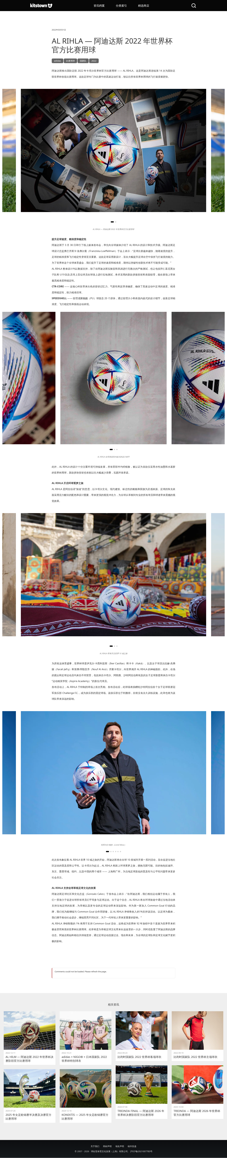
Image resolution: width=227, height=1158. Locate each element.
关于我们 (95, 1146)
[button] (112, 222)
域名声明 (119, 1146)
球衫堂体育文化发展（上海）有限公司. (109, 1151)
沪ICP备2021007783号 (141, 1151)
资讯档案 (99, 5)
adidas (57, 60)
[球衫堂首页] (41, 5)
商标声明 (107, 1146)
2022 (93, 60)
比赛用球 (70, 60)
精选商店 (143, 5)
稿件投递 (132, 1146)
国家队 (83, 60)
